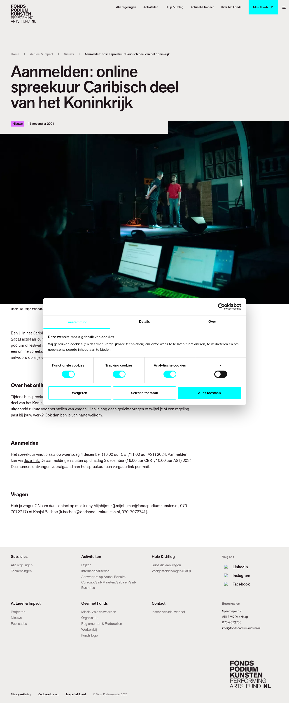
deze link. (32, 460)
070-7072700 (231, 622)
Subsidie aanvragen (166, 565)
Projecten (18, 611)
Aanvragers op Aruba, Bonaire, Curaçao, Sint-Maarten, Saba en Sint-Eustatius (108, 582)
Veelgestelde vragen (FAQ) (171, 571)
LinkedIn (240, 566)
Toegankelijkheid (76, 694)
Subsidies (19, 557)
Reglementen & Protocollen (101, 623)
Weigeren (79, 393)
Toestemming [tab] (76, 322)
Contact (158, 603)
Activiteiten (91, 557)
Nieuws (69, 54)
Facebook (241, 584)
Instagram (241, 575)
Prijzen (86, 565)
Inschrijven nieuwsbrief (168, 611)
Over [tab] (212, 321)
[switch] (119, 374)
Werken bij (89, 629)
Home (15, 54)
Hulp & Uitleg (163, 557)
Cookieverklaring (48, 694)
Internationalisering (95, 571)
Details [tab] (144, 321)
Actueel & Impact (41, 54)
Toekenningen (21, 571)
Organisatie (89, 617)
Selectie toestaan (144, 393)
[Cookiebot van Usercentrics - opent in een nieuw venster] (221, 306)
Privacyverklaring (21, 694)
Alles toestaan (209, 393)
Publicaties (19, 623)
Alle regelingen (22, 565)
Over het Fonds (94, 603)
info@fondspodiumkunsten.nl (241, 628)
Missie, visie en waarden (98, 611)
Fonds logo (89, 635)
